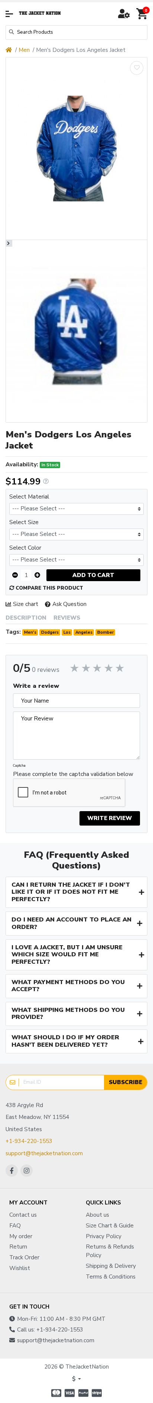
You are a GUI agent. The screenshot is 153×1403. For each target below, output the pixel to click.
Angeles (83, 632)
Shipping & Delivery (111, 1266)
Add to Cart (93, 575)
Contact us (23, 1215)
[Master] (55, 1393)
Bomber (105, 632)
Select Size (24, 522)
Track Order (24, 1257)
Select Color (25, 547)
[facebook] (12, 1170)
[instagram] (26, 1170)
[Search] (11, 32)
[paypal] (83, 1393)
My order (20, 1236)
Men (24, 50)
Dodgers (50, 632)
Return (18, 1246)
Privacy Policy (103, 1236)
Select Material (29, 496)
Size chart (25, 604)
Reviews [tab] (66, 617)
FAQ (15, 1225)
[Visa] (69, 1393)
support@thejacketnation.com (44, 1153)
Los (67, 632)
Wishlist (19, 1268)
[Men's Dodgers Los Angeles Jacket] (76, 148)
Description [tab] (26, 617)
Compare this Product (48, 588)
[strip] (97, 1393)
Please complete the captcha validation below (73, 774)
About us (97, 1215)
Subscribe (125, 1082)
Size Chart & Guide (110, 1225)
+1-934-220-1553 (29, 1141)
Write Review (109, 818)
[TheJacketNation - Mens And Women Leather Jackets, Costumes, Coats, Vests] (40, 13)
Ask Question (69, 604)
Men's (30, 632)
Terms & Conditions (111, 1276)
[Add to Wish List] (136, 68)
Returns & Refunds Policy (110, 1251)
